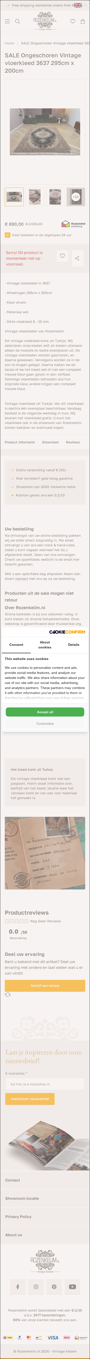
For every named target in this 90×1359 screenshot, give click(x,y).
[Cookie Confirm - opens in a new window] (67, 632)
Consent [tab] (16, 645)
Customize (45, 723)
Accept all (45, 712)
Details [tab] (73, 645)
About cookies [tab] (44, 644)
